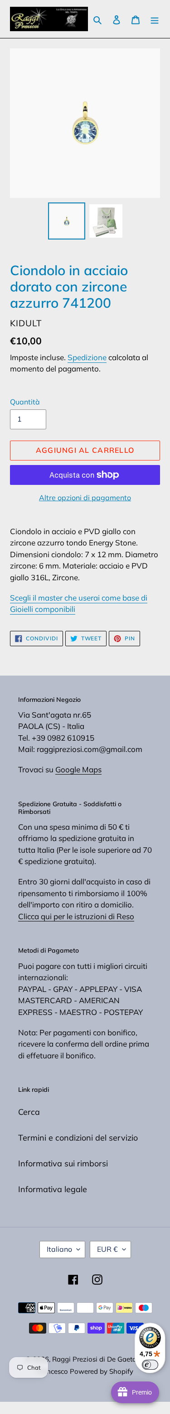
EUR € (107, 1249)
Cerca (29, 1112)
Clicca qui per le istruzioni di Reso (76, 916)
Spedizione (87, 357)
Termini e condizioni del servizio (78, 1137)
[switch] (150, 1365)
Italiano (59, 1249)
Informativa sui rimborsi (63, 1163)
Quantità (25, 401)
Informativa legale (52, 1189)
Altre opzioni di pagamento (85, 497)
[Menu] (154, 19)
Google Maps (78, 769)
